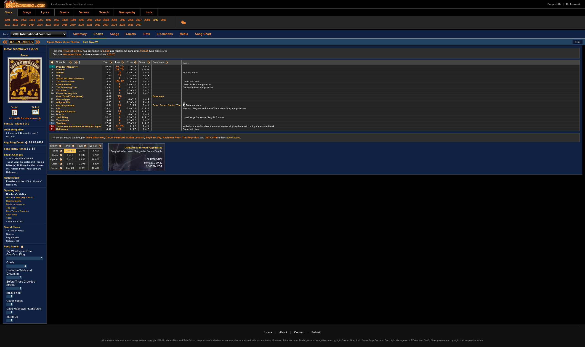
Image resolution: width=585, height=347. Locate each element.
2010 (163, 20)
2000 (81, 20)
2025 (122, 24)
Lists (149, 12)
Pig (58, 75)
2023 (106, 24)
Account (575, 4)
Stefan (171, 105)
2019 (73, 24)
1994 (32, 20)
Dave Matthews (95, 137)
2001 (89, 20)
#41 (58, 108)
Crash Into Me (64, 84)
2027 (138, 24)
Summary (80, 34)
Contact (299, 332)
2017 (56, 24)
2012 (15, 24)
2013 (23, 24)
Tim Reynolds (190, 137)
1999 (73, 20)
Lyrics (45, 12)
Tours (8, 12)
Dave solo (158, 96)
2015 (40, 24)
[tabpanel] (25, 184)
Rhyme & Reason (65, 111)
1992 (15, 20)
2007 (139, 20)
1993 (24, 20)
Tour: (6, 34)
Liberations (165, 34)
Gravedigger (63, 99)
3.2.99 (106, 51)
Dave (155, 105)
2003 (106, 20)
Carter (163, 105)
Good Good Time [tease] (70, 96)
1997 (56, 20)
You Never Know (72, 54)
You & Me (61, 90)
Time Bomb (62, 120)
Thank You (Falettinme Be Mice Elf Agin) (78, 126)
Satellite (60, 69)
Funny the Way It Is (66, 93)
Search (104, 12)
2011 (7, 24)
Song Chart (203, 34)
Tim (178, 105)
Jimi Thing (62, 117)
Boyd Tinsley (153, 137)
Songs (27, 12)
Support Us (554, 4)
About (283, 332)
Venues (84, 12)
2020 (81, 24)
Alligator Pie (63, 102)
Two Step (61, 123)
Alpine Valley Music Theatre (63, 42)
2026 (130, 24)
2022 (97, 24)
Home (268, 332)
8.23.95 (144, 51)
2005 (122, 20)
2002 (98, 20)
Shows (98, 34)
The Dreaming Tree (66, 87)
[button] (26, 142)
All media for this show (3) (25, 118)
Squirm (60, 72)
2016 (48, 24)
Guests (64, 12)
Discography (127, 12)
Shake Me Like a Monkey (70, 78)
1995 (40, 20)
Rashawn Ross (172, 137)
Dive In (60, 114)
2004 (114, 20)
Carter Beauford (115, 137)
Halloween (62, 129)
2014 (32, 24)
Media (184, 34)
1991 (7, 20)
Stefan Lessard (135, 137)
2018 (64, 24)
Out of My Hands (65, 105)
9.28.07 (110, 54)
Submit (316, 332)
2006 (130, 20)
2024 (114, 24)
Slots (146, 34)
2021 (89, 24)
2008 (147, 20)
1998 (65, 20)
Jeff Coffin (211, 137)
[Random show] (184, 22)
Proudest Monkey (72, 51)
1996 (48, 20)
